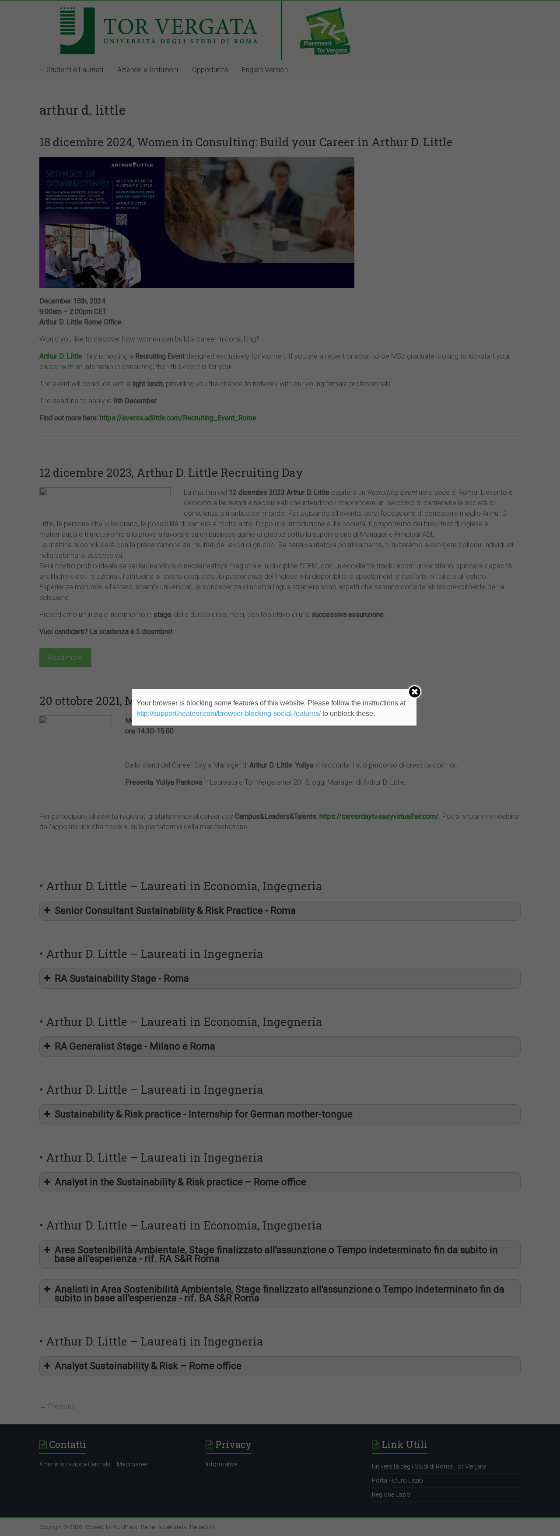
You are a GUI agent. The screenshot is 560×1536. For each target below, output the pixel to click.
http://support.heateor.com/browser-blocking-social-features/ (228, 713)
